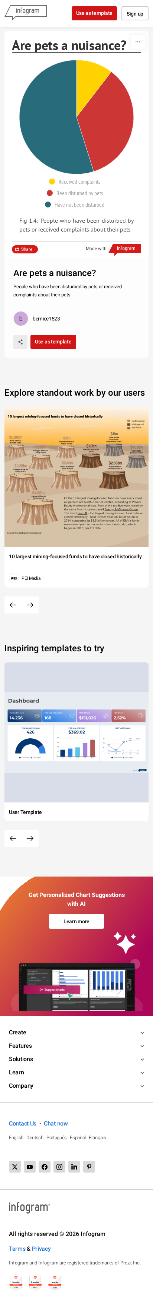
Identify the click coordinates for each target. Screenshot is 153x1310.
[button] (76, 181)
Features (20, 1045)
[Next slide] (30, 605)
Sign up (135, 14)
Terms (17, 1248)
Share (26, 249)
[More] (138, 42)
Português (56, 1137)
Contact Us (22, 1123)
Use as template (94, 13)
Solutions (21, 1059)
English (16, 1137)
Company (21, 1085)
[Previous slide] (13, 605)
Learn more (76, 921)
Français (97, 1137)
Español (78, 1137)
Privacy (41, 1248)
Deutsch (34, 1137)
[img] (93, 88)
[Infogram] (25, 13)
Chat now (56, 1123)
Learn (16, 1072)
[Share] (20, 342)
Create (17, 1032)
